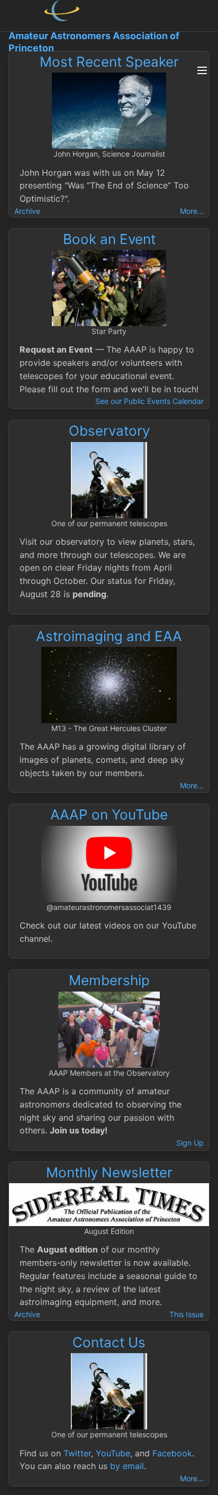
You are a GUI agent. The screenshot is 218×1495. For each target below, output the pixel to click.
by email (127, 1466)
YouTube (113, 1453)
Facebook (172, 1453)
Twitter (77, 1453)
